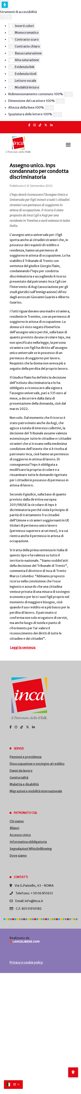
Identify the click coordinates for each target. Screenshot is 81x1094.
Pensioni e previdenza (25, 757)
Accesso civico (20, 835)
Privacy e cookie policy (26, 962)
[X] (45, 125)
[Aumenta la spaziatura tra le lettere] (60, 114)
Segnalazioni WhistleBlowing (31, 849)
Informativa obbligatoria (28, 842)
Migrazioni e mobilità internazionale (36, 791)
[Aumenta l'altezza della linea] (52, 107)
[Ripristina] (3, 17)
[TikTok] (40, 125)
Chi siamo (17, 821)
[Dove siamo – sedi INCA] (73, 1072)
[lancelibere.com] (40, 941)
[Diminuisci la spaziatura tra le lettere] (55, 114)
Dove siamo (18, 856)
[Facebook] (29, 125)
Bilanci (14, 828)
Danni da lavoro (21, 771)
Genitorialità (19, 777)
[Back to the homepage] (18, 145)
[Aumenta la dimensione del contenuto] (71, 94)
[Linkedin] (51, 125)
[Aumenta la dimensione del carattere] (62, 101)
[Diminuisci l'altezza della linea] (47, 107)
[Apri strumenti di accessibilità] (4, 4)
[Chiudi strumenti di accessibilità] (9, 17)
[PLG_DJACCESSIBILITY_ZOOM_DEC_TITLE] (66, 94)
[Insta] (34, 125)
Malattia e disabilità (24, 784)
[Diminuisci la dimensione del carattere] (57, 101)
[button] (68, 145)
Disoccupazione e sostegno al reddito (37, 764)
